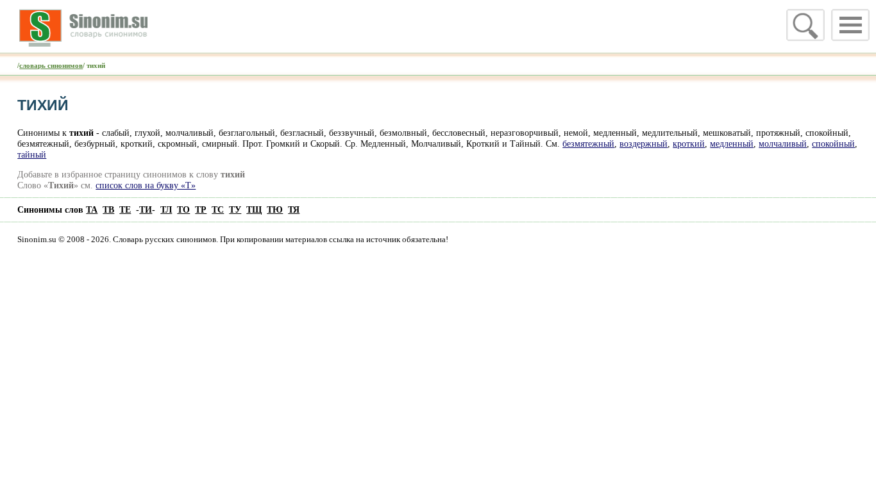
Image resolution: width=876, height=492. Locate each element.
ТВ (108, 209)
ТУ (235, 209)
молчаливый (783, 143)
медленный (732, 143)
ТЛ (166, 209)
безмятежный (588, 143)
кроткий (689, 143)
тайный (31, 154)
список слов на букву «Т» (146, 185)
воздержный (643, 143)
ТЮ (275, 209)
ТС (218, 209)
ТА (91, 209)
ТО (183, 209)
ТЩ (254, 209)
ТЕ (125, 209)
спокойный (833, 143)
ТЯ (293, 209)
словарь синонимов (51, 65)
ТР (200, 209)
